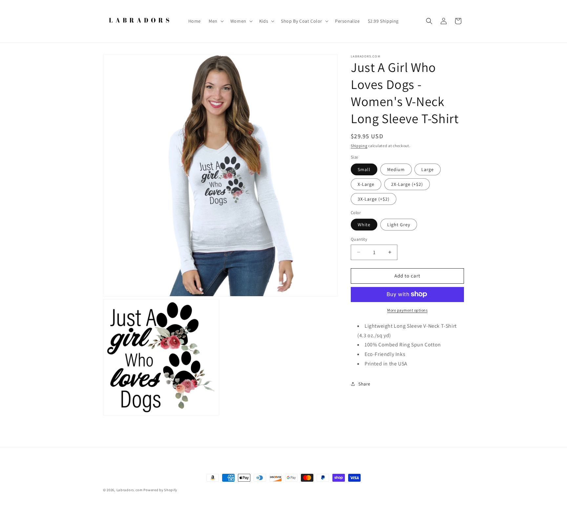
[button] (215, 21)
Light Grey (398, 225)
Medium (396, 169)
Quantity (359, 239)
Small (364, 169)
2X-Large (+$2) (407, 184)
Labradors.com (129, 490)
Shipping (359, 145)
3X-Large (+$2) (373, 199)
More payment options (407, 309)
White (364, 225)
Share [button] (364, 384)
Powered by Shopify (160, 490)
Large (427, 169)
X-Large (366, 184)
